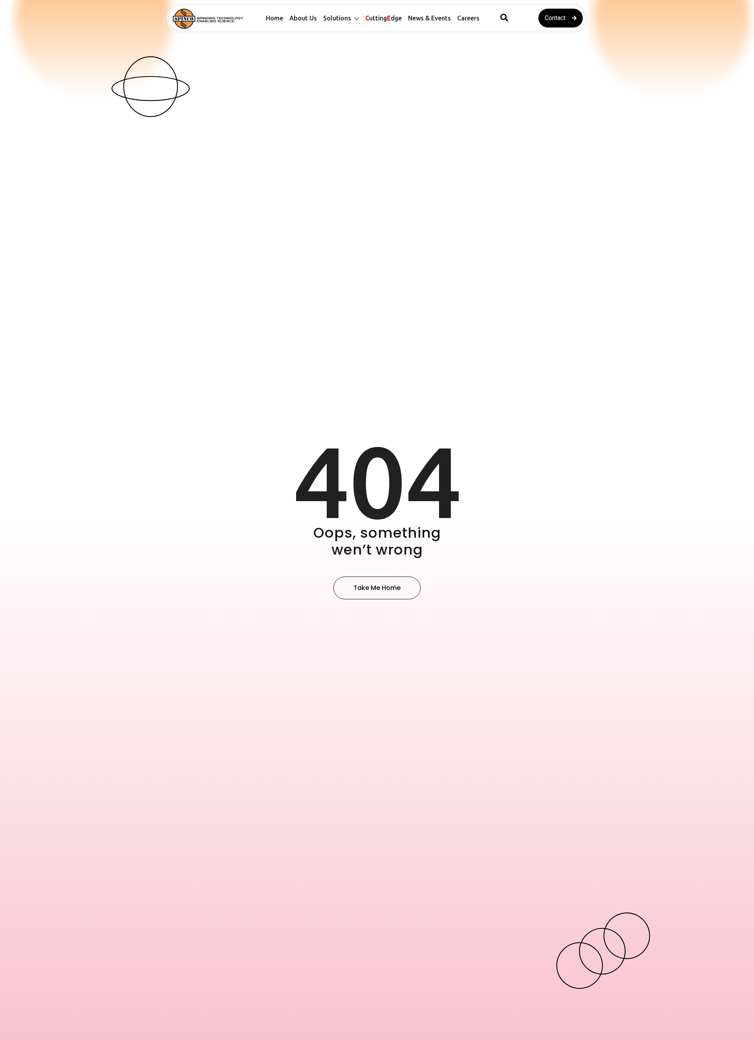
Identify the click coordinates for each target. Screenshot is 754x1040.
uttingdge (383, 18)
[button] (504, 18)
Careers (468, 18)
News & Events (429, 18)
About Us (303, 18)
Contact (555, 18)
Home (274, 18)
